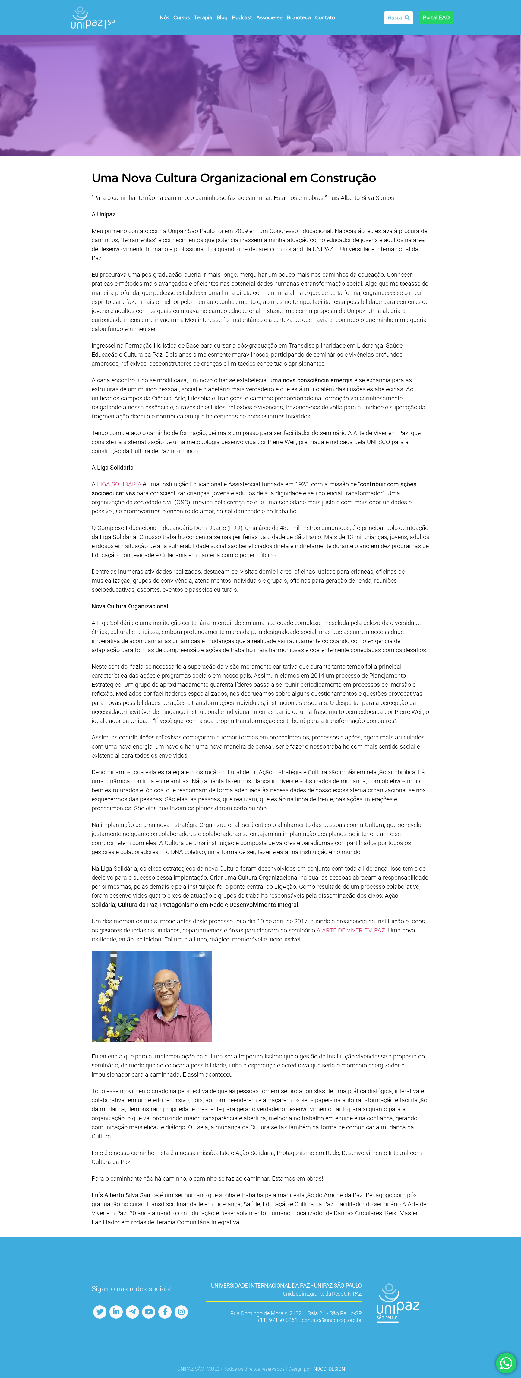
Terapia (203, 17)
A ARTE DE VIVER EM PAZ (351, 930)
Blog (222, 17)
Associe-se (269, 17)
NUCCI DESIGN (329, 1369)
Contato (325, 17)
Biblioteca (299, 17)
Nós (164, 17)
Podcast (242, 17)
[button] (166, 18)
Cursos (181, 17)
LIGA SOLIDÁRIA (119, 484)
